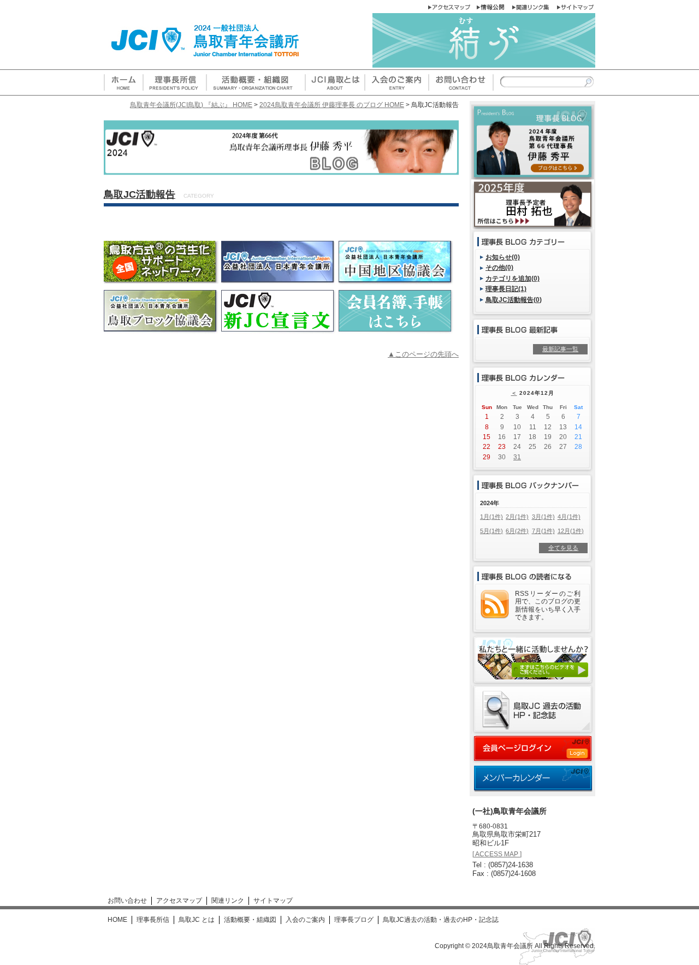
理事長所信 (153, 919)
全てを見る (563, 547)
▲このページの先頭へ (423, 354)
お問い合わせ (127, 900)
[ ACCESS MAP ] (497, 853)
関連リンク (227, 900)
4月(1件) (569, 516)
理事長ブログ (354, 919)
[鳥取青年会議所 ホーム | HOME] (123, 91)
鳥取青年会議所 (510, 946)
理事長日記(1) (505, 288)
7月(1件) (543, 531)
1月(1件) (491, 516)
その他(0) (499, 267)
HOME (117, 919)
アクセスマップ (179, 900)
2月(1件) (517, 516)
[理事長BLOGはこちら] (532, 175)
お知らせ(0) (502, 257)
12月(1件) (571, 531)
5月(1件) (491, 531)
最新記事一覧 (560, 349)
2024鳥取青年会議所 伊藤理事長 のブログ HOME (331, 104)
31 (517, 457)
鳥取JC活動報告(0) (513, 299)
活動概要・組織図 (250, 919)
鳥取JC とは (197, 919)
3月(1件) (543, 516)
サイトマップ (273, 900)
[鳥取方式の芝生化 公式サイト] (161, 280)
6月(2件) (517, 531)
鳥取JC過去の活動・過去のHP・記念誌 (441, 919)
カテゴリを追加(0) (512, 278)
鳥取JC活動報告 (139, 194)
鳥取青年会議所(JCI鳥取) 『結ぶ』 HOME (191, 104)
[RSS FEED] (495, 614)
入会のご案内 (305, 919)
